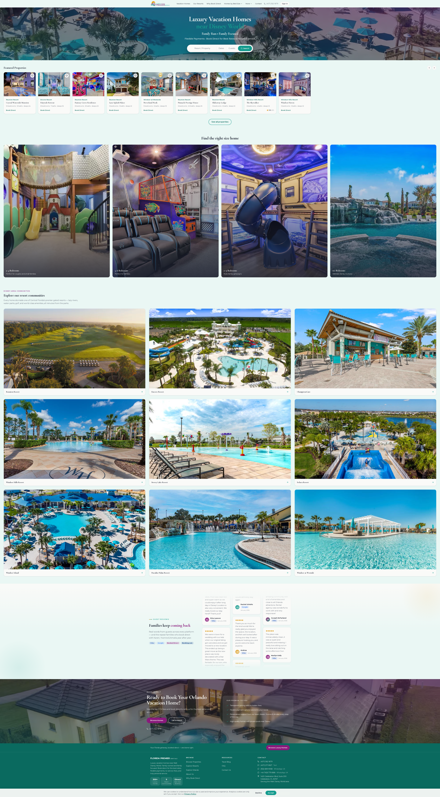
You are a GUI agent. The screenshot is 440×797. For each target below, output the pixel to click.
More (248, 4)
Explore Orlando (192, 770)
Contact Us (226, 770)
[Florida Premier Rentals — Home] (160, 3)
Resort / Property (202, 48)
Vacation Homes (183, 4)
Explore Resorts (192, 766)
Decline (258, 793)
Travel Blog (226, 762)
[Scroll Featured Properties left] (429, 68)
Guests (232, 48)
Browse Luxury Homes (277, 748)
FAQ (223, 766)
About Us (190, 774)
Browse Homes (156, 720)
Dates (221, 48)
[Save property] (32, 76)
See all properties (220, 122)
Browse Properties (193, 762)
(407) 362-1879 (155, 729)
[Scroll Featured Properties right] (434, 68)
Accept (271, 793)
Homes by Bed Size (232, 4)
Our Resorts (198, 4)
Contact (258, 4)
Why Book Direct (214, 4)
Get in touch (177, 720)
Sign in (285, 4)
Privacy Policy (190, 794)
